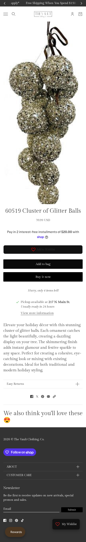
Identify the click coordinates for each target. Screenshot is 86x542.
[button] (54, 396)
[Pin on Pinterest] (42, 396)
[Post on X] (37, 396)
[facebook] (5, 520)
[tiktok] (22, 520)
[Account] (72, 14)
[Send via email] (48, 396)
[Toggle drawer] (5, 14)
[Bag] (80, 14)
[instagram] (10, 520)
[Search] (13, 14)
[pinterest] (16, 520)
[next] (81, 3)
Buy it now (43, 277)
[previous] (5, 3)
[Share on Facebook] (31, 396)
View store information (37, 313)
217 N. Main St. (59, 302)
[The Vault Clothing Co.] (43, 14)
